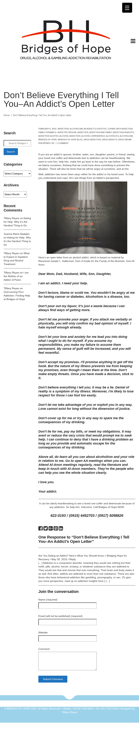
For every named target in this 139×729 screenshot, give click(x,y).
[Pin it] (56, 529)
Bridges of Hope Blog (70, 139)
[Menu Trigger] (127, 8)
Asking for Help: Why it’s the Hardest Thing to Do (17, 222)
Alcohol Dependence (93, 136)
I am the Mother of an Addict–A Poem (16, 276)
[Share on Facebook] (40, 529)
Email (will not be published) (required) (60, 616)
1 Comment (63, 143)
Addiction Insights (123, 132)
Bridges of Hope (107, 507)
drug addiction (92, 139)
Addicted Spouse (67, 132)
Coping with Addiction (120, 129)
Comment (44, 648)
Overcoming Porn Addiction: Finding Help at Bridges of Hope (17, 295)
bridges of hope (47, 139)
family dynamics (47, 132)
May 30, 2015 (59, 559)
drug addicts (109, 139)
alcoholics (112, 136)
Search (11, 151)
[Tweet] (45, 529)
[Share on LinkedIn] (61, 529)
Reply (72, 559)
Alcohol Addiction (69, 136)
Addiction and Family (100, 132)
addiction (82, 132)
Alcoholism (76, 129)
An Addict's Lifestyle (95, 129)
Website (43, 632)
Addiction (63, 129)
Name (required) (47, 599)
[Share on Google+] (51, 529)
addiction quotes (48, 136)
